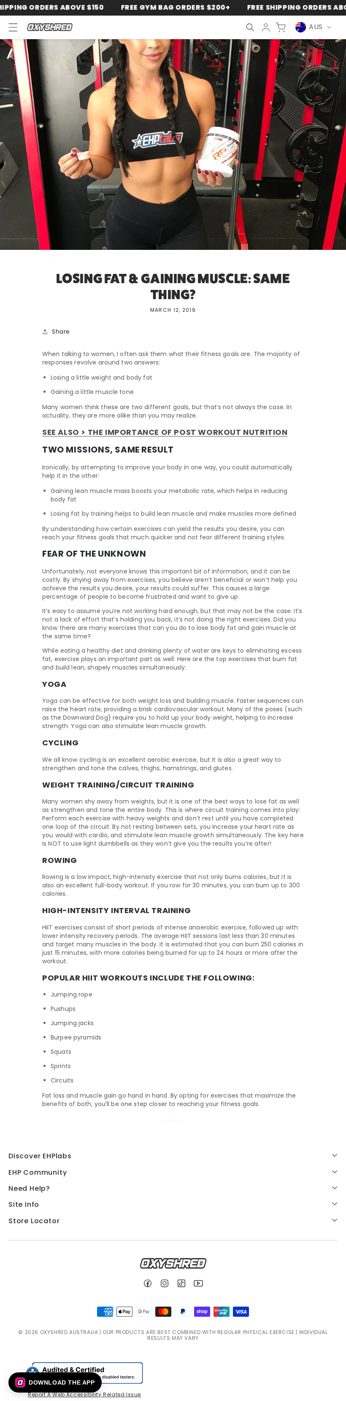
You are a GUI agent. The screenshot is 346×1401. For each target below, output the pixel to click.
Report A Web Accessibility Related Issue (84, 1394)
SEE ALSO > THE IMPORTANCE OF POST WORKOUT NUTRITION (165, 432)
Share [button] (61, 331)
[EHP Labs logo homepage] (49, 27)
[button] (250, 27)
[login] (266, 27)
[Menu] (9, 27)
